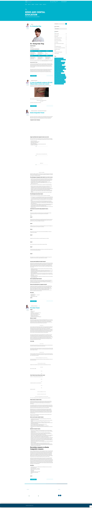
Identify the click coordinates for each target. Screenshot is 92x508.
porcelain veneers (49, 177)
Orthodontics (56, 78)
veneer (55, 82)
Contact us (44, 4)
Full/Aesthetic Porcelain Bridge (34, 472)
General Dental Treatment (42, 110)
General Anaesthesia (57, 71)
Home (26, 4)
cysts (64, 62)
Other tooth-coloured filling (34, 296)
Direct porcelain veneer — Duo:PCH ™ (35, 468)
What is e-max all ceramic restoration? (35, 469)
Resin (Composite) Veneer (37, 112)
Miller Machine (59, 75)
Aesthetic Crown (33, 295)
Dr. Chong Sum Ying (35, 26)
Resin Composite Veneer (34, 467)
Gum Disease (62, 71)
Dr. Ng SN (28, 114)
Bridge (62, 58)
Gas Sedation (60, 70)
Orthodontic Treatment (57, 49)
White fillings (59, 82)
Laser (55, 75)
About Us (29, 4)
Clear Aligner (56, 59)
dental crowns (36, 401)
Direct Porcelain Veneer (58, 67)
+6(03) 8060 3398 (32, 495)
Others (40, 4)
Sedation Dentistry (56, 53)
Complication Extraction (62, 59)
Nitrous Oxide (63, 75)
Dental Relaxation (61, 63)
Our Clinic (36, 4)
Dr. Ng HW (27, 84)
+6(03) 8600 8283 (41, 495)
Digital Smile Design (62, 66)
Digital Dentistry (57, 66)
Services (33, 4)
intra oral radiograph (57, 74)
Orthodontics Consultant (62, 78)
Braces (31, 473)
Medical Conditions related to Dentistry (59, 43)
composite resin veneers (34, 452)
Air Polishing (56, 58)
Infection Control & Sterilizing (57, 40)
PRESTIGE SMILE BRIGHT (45, 60)
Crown (62, 62)
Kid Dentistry (63, 74)
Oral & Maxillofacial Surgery (57, 46)
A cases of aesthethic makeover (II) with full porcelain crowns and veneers (41, 83)
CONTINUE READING (33, 479)
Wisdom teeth (63, 82)
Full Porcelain (57, 70)
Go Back (31, 297)
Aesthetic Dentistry (34, 80)
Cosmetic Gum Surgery (57, 62)
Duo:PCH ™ (63, 67)
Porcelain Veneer (35, 308)
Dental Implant (56, 36)
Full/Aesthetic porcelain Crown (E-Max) (35, 471)
